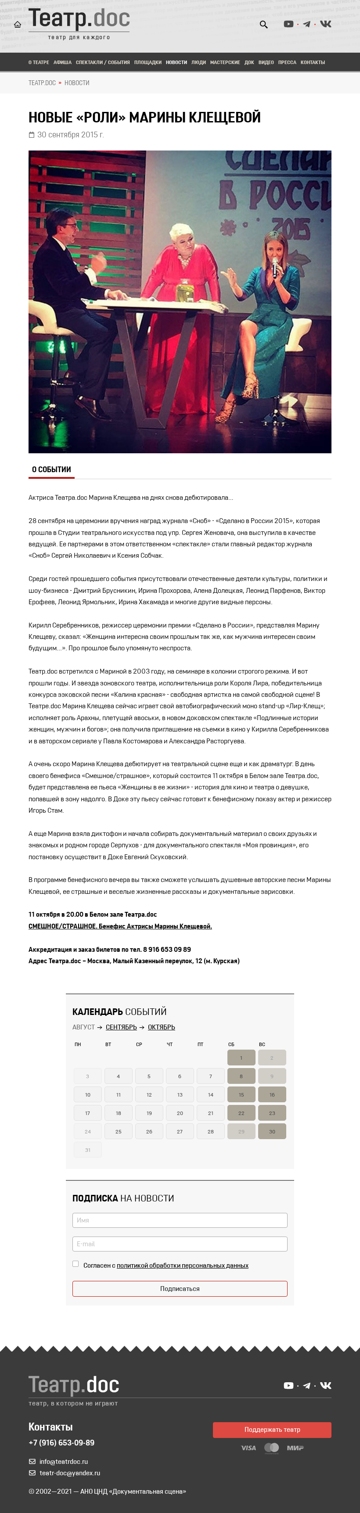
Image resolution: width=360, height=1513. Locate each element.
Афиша (63, 62)
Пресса (287, 62)
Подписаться (180, 1289)
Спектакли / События (103, 62)
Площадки (148, 62)
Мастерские (225, 62)
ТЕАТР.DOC (42, 83)
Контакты (313, 62)
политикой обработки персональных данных (182, 1265)
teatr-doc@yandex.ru (70, 1473)
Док (249, 62)
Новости (176, 62)
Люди (198, 62)
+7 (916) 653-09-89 (61, 1444)
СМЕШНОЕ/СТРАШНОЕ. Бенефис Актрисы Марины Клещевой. (120, 926)
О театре (39, 62)
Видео (266, 62)
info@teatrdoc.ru (64, 1462)
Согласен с (165, 1265)
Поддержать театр (272, 1430)
